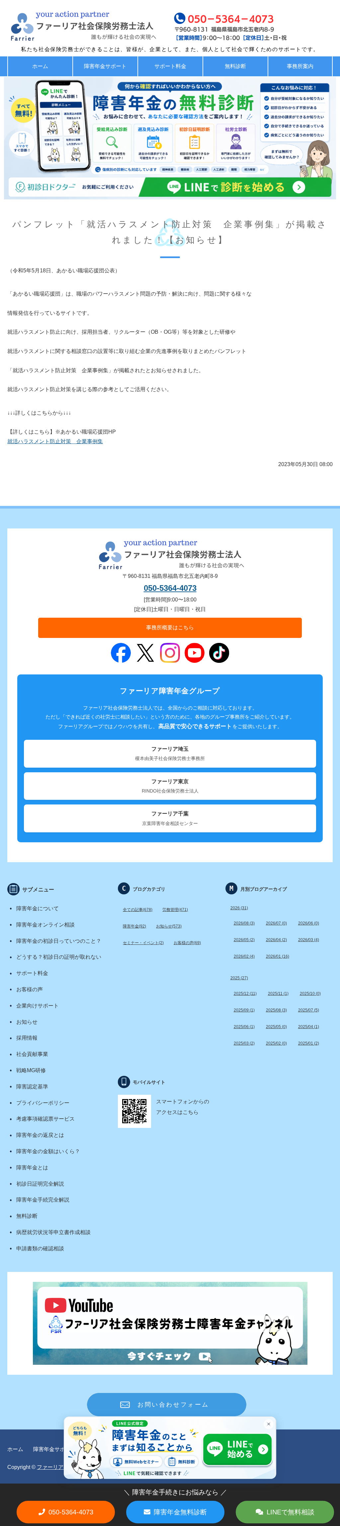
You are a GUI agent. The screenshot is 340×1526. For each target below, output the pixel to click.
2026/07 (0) (276, 923)
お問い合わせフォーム (173, 1404)
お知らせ (27, 1022)
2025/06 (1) (244, 1026)
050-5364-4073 (170, 588)
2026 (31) (239, 908)
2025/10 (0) (310, 993)
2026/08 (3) (244, 923)
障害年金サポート (105, 66)
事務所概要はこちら (170, 627)
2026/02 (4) (244, 956)
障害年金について (37, 908)
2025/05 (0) (276, 1026)
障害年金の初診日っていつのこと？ (58, 941)
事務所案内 (300, 66)
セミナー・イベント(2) (143, 942)
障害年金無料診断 (180, 1512)
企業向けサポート (37, 1005)
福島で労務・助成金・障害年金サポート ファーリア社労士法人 (68, 26)
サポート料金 (170, 66)
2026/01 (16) (277, 956)
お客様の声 (29, 989)
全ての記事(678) (137, 909)
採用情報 (27, 1038)
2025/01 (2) (308, 1043)
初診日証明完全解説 (40, 1184)
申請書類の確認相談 (40, 1248)
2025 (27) (239, 978)
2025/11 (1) (278, 993)
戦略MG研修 (31, 1070)
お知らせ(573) (169, 926)
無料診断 (235, 66)
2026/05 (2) (244, 939)
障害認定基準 (32, 1086)
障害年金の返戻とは (40, 1135)
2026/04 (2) (276, 939)
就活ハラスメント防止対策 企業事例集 (55, 441)
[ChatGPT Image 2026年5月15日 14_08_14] (170, 138)
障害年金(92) (134, 926)
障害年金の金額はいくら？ (48, 1151)
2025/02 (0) (276, 1043)
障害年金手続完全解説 (42, 1200)
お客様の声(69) (187, 942)
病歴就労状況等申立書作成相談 (53, 1232)
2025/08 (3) (276, 1010)
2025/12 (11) (245, 993)
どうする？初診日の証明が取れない (58, 957)
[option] (170, 138)
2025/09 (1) (244, 1010)
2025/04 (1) (308, 1026)
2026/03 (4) (308, 939)
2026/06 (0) (308, 923)
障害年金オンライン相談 (45, 925)
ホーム (40, 66)
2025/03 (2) (244, 1043)
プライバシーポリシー (42, 1103)
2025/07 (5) (308, 1010)
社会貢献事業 (32, 1054)
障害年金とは (32, 1167)
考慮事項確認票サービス (45, 1119)
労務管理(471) (175, 909)
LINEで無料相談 (290, 1512)
